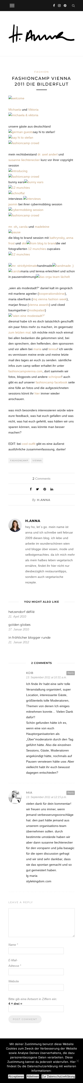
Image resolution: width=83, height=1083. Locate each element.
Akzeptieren (16, 1076)
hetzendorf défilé (21, 612)
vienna (37, 460)
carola (23, 226)
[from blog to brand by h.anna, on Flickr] (41, 243)
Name (13, 944)
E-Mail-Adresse (14, 963)
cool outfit (28, 443)
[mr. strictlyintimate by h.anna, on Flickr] (22, 265)
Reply (71, 672)
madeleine (42, 226)
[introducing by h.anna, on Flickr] (17, 171)
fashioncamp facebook (51, 382)
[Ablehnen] (77, 1061)
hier (37, 393)
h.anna (43, 500)
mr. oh (12, 226)
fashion (41, 71)
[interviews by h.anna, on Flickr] (32, 198)
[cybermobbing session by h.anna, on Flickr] (25, 210)
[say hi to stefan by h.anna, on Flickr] (20, 137)
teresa (52, 349)
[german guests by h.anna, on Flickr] (20, 132)
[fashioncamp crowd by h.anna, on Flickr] (23, 143)
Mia (29, 792)
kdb (29, 673)
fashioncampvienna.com (25, 371)
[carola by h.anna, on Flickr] (14, 271)
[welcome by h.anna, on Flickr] (16, 98)
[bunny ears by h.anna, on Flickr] (33, 182)
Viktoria (33, 109)
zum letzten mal (19, 332)
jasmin (12, 204)
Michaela (14, 109)
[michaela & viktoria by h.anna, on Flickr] (23, 115)
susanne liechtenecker (24, 160)
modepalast (37, 310)
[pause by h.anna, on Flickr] (14, 232)
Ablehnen (33, 1076)
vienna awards (39, 304)
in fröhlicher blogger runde (29, 638)
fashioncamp (19, 460)
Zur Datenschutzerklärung (58, 1076)
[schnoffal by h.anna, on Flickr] (16, 193)
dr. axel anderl (48, 154)
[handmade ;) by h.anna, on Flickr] (63, 265)
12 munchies (37, 249)
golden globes (19, 625)
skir (24, 243)
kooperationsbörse (52, 293)
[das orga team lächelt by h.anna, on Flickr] (53, 277)
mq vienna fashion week (50, 299)
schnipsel (55, 377)
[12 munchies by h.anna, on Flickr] (19, 187)
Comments (41, 478)
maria (37, 349)
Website (13, 981)
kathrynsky (57, 237)
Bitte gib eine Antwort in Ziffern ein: (32, 999)
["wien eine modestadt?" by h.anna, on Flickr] (26, 316)
